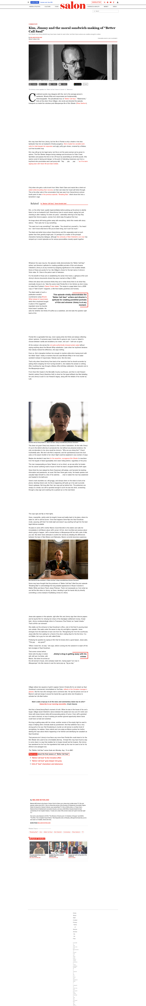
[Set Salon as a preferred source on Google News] (78, 84)
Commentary (66, 832)
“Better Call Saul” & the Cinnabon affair (46, 758)
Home (74, 913)
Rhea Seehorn (81, 103)
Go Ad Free (74, 936)
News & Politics (34, 6)
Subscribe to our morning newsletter (52, 704)
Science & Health (93, 6)
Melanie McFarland (36, 37)
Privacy (75, 922)
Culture (47, 6)
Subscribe (34, 2)
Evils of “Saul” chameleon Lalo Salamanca (47, 764)
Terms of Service (75, 927)
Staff (74, 917)
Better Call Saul (48, 832)
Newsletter (96, 2)
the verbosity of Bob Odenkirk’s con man (70, 237)
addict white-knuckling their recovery (41, 190)
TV (82, 832)
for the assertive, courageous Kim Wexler (64, 458)
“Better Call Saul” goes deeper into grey (47, 761)
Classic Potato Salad (52, 286)
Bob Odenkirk (58, 832)
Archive (75, 931)
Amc (41, 832)
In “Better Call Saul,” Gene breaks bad (53, 203)
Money (106, 6)
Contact (75, 920)
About (74, 915)
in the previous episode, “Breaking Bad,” (55, 194)
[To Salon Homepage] (73, 5)
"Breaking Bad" (33, 832)
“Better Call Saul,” (70, 99)
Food (56, 6)
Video (115, 6)
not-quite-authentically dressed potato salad (64, 345)
